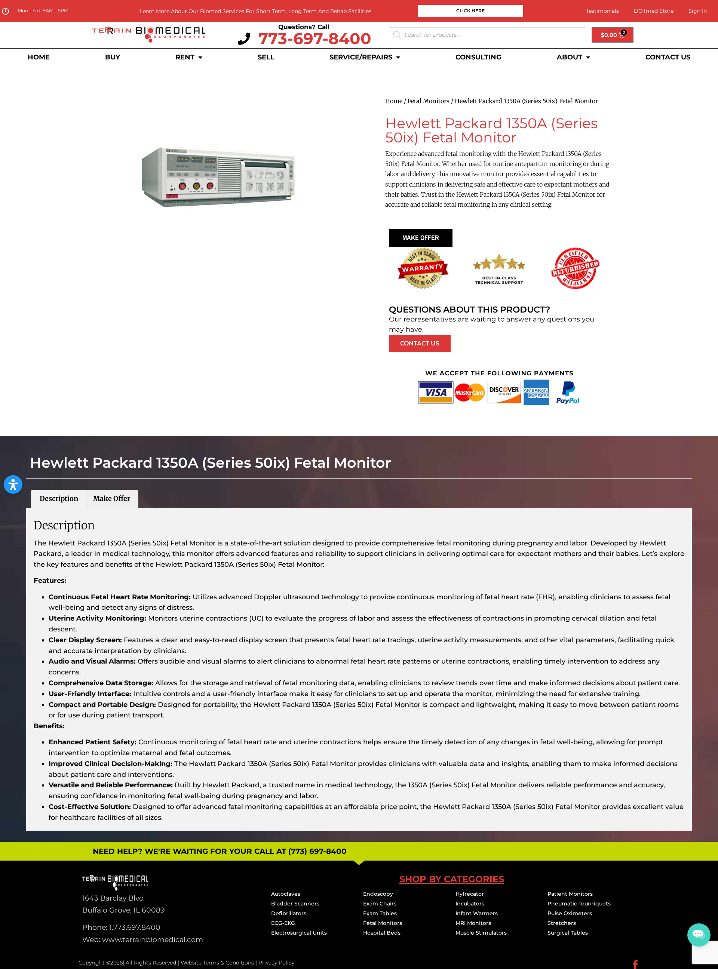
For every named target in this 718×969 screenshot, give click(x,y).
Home (39, 57)
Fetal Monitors (428, 101)
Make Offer (420, 237)
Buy (112, 57)
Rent (184, 57)
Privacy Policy (276, 962)
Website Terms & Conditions (217, 962)
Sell (266, 57)
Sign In (697, 10)
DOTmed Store (653, 10)
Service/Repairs (360, 57)
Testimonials (602, 10)
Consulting (478, 57)
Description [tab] (59, 498)
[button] (13, 484)
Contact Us (667, 57)
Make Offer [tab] (111, 498)
